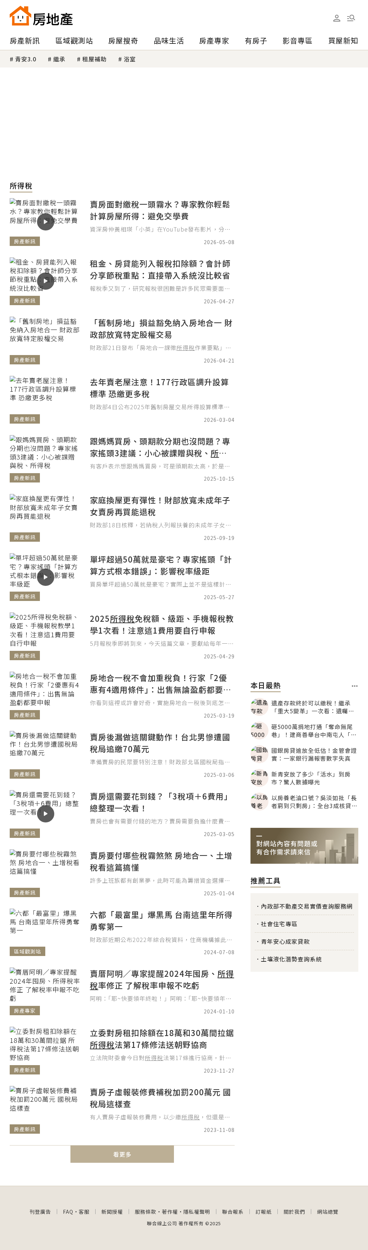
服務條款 (145, 1211)
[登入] (336, 18)
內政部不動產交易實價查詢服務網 (307, 906)
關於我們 (294, 1211)
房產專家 (214, 40)
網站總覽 (328, 1211)
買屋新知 (343, 40)
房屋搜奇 (123, 40)
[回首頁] (41, 15)
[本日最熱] (354, 686)
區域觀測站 (74, 40)
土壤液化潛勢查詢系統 (291, 959)
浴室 (130, 59)
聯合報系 (233, 1211)
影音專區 (297, 40)
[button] (351, 18)
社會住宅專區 (279, 923)
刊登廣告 (40, 1211)
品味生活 (169, 40)
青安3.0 (25, 59)
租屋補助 (94, 59)
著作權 (170, 1211)
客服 (84, 1211)
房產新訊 (25, 40)
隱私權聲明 (196, 1211)
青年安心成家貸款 (285, 941)
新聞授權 (112, 1211)
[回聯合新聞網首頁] (20, 15)
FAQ (68, 1211)
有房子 (256, 40)
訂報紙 (264, 1211)
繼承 (59, 59)
